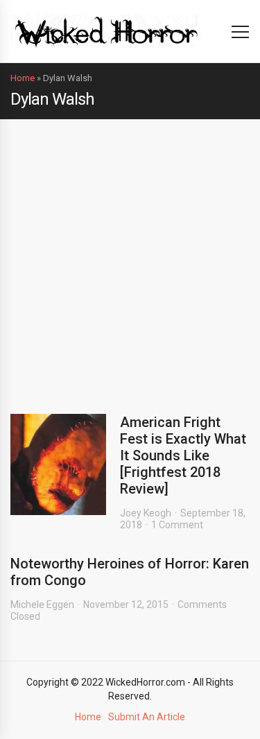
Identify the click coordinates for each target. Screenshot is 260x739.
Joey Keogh (145, 513)
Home (22, 78)
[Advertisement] (130, 256)
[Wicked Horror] (106, 31)
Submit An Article (146, 717)
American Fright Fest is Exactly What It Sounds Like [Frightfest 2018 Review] (183, 455)
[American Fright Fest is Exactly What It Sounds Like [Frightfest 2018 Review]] (58, 464)
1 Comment (177, 524)
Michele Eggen (42, 604)
